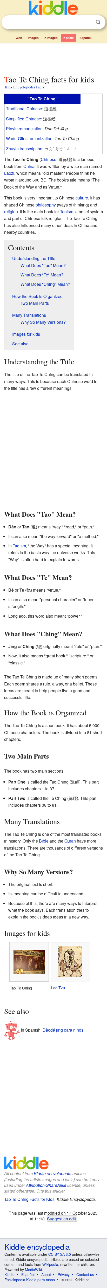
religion (11, 212)
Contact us (85, 1274)
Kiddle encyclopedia (52, 1173)
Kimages (51, 37)
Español (85, 37)
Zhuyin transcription (24, 149)
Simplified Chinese (23, 119)
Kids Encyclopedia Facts (24, 86)
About (46, 1274)
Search (98, 22)
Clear (87, 22)
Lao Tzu (58, 987)
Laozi (9, 173)
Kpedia (68, 37)
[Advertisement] (53, 58)
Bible (44, 841)
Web (19, 37)
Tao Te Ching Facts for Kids (29, 1199)
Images (33, 37)
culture (82, 198)
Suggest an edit (61, 1218)
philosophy (46, 205)
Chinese (48, 159)
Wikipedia (50, 1264)
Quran (70, 841)
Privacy (64, 1274)
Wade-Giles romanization (29, 138)
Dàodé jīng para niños (63, 1030)
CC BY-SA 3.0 (59, 1254)
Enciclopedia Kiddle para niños (29, 1279)
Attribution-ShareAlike (46, 1185)
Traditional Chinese (24, 109)
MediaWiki (33, 1269)
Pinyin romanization (24, 129)
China (29, 166)
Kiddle (9, 1274)
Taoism (66, 212)
